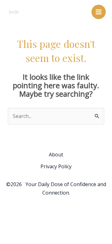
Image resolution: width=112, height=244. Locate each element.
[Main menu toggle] (98, 12)
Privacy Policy (56, 166)
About (56, 154)
